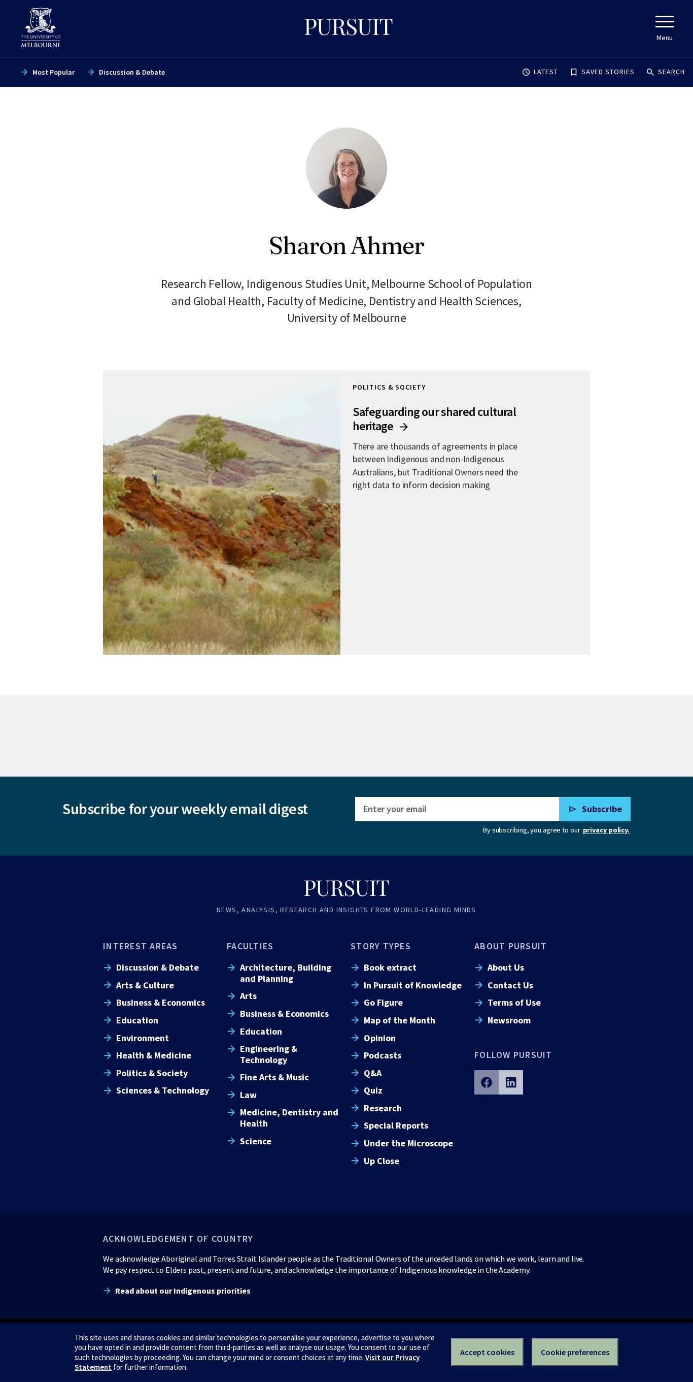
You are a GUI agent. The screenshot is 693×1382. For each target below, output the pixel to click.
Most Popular (53, 72)
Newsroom (509, 1020)
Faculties (250, 946)
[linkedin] (511, 1082)
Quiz (373, 1090)
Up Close (381, 1161)
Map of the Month (399, 1020)
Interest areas (140, 946)
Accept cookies (487, 1352)
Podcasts (382, 1055)
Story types (381, 946)
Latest (546, 71)
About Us (506, 967)
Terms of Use (514, 1002)
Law (248, 1095)
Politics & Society (152, 1073)
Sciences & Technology (162, 1090)
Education (137, 1020)
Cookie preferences (575, 1352)
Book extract (390, 967)
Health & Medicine (153, 1055)
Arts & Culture (145, 985)
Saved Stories (608, 71)
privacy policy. (606, 829)
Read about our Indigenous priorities (183, 1290)
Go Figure (383, 1002)
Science (255, 1141)
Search (671, 71)
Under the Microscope (408, 1143)
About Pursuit (510, 946)
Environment (142, 1038)
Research (383, 1108)
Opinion (380, 1038)
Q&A (373, 1073)
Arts (248, 996)
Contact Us (510, 985)
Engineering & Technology (268, 1054)
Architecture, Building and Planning (285, 972)
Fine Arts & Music (274, 1077)
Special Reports (396, 1125)
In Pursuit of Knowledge (413, 985)
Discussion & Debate (132, 72)
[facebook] (486, 1082)
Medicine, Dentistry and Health (289, 1117)
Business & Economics (160, 1002)
